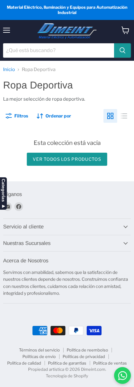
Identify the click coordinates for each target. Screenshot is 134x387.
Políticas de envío (39, 356)
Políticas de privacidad (84, 356)
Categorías (3, 190)
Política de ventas (110, 363)
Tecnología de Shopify (67, 375)
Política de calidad (24, 363)
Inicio (9, 69)
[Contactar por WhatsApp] (122, 375)
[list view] (124, 116)
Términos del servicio (39, 349)
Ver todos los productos (67, 159)
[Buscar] (122, 50)
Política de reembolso (87, 349)
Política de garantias (67, 363)
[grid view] (110, 116)
